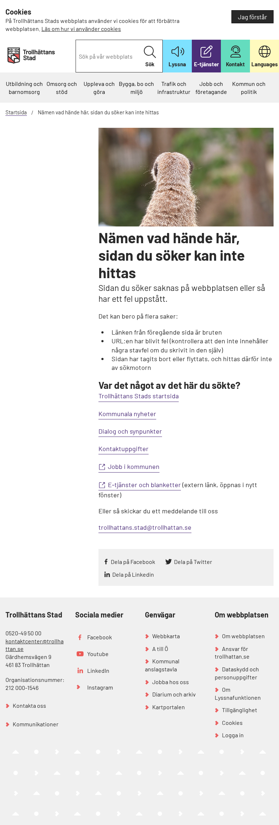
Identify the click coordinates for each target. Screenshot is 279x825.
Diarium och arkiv (174, 694)
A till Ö (160, 648)
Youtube (98, 653)
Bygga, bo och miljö (136, 87)
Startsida (16, 112)
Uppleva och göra (99, 87)
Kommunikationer (35, 724)
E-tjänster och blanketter (144, 485)
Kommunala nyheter (127, 414)
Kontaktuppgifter (123, 449)
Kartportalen (168, 706)
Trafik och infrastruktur (173, 87)
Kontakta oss (29, 705)
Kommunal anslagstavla (162, 665)
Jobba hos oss (170, 681)
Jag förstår (252, 16)
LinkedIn (98, 670)
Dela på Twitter (193, 561)
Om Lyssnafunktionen (238, 693)
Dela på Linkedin (133, 574)
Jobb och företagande (211, 87)
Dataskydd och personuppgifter (237, 673)
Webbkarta (166, 635)
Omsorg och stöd (61, 87)
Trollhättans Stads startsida (138, 396)
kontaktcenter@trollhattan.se (34, 645)
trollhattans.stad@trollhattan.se (144, 527)
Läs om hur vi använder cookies (81, 28)
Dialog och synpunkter (130, 431)
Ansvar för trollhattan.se (232, 652)
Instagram (100, 687)
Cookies (232, 722)
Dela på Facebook (133, 561)
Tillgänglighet (239, 709)
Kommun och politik (249, 87)
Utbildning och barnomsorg (24, 87)
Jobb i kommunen (133, 466)
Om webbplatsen (243, 635)
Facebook (99, 636)
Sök (149, 64)
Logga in (233, 734)
